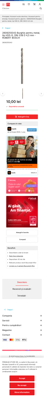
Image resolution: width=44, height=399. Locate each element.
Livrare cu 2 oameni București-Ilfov (22, 266)
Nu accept (22, 385)
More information (22, 392)
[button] (3, 94)
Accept (22, 378)
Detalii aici (32, 130)
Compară (22, 239)
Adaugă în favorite (22, 232)
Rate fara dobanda (16, 256)
